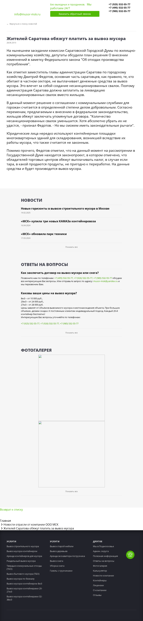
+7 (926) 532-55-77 (83, 278)
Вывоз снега (56, 560)
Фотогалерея (100, 565)
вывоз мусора (69, 168)
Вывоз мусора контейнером (22, 551)
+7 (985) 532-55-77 (119, 11)
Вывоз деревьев (58, 551)
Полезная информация (105, 556)
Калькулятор (100, 570)
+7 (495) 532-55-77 (119, 7)
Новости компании (103, 575)
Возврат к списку (11, 509)
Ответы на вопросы (103, 560)
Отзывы (97, 595)
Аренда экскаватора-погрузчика (67, 556)
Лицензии (98, 585)
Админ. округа (101, 551)
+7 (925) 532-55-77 (119, 4)
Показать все (71, 247)
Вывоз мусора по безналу (21, 578)
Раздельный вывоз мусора (21, 560)
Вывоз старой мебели (61, 546)
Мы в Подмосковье (103, 546)
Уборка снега (57, 565)
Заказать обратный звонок (75, 14)
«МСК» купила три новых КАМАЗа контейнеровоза (58, 221)
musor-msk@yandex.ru (105, 281)
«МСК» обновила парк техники (44, 234)
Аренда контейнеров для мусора (24, 556)
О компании (99, 590)
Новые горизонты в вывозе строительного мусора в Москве (65, 208)
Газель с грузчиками (61, 570)
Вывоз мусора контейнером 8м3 (24, 583)
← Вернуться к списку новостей (22, 23)
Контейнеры (100, 580)
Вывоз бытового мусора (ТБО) (23, 573)
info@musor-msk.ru (27, 14)
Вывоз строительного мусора (23, 546)
